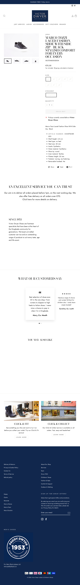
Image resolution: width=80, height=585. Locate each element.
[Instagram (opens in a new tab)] (42, 519)
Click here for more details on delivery (40, 199)
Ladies (29, 24)
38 (65, 79)
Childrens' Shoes (46, 477)
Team (42, 471)
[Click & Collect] (58, 411)
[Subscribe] (69, 512)
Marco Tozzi (7, 507)
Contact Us (7, 471)
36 (54, 79)
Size (47, 75)
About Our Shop (46, 464)
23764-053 (51, 95)
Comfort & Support (46, 484)
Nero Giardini (8, 510)
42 (59, 85)
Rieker (6, 494)
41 (54, 85)
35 (48, 79)
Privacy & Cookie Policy (11, 468)
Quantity (49, 101)
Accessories (38, 24)
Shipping (56, 68)
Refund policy (8, 477)
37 (59, 79)
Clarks (6, 497)
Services (43, 468)
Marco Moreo (8, 504)
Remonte (6, 501)
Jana (47, 34)
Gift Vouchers (52, 24)
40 (48, 85)
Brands (63, 24)
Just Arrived (19, 24)
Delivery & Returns (9, 464)
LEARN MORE (21, 437)
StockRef (49, 91)
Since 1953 (44, 474)
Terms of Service (9, 474)
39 (70, 79)
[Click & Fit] (21, 411)
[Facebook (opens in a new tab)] (46, 519)
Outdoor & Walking (47, 487)
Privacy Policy (48, 508)
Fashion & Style (45, 481)
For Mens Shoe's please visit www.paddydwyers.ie (12, 565)
